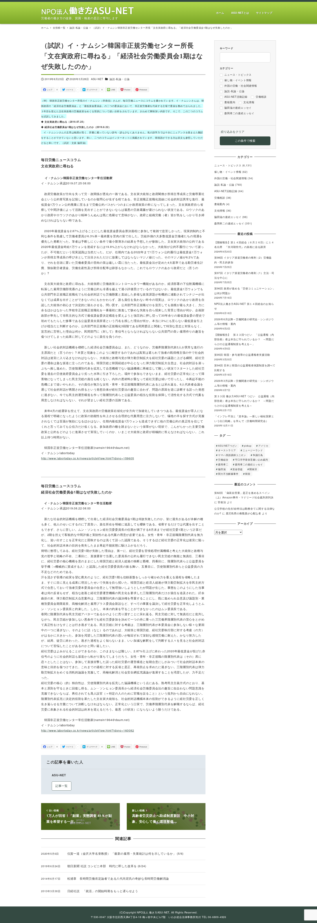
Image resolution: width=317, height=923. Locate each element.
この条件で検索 (245, 140)
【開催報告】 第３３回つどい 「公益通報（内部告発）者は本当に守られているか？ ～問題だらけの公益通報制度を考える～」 (244, 339)
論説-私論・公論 (120, 79)
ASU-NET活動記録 (225, 191)
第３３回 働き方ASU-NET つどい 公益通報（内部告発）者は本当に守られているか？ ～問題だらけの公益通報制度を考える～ (244, 400)
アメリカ (263, 445)
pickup (248, 445)
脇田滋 (222, 469)
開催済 (253, 469)
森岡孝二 (223, 464)
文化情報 (219, 210)
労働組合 (223, 459)
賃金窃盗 (237, 469)
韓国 (247, 473)
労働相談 (219, 197)
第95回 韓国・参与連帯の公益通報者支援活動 (242, 354)
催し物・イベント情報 (227, 172)
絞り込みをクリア (232, 131)
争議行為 (258, 455)
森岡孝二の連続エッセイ (229, 223)
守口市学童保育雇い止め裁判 (251, 459)
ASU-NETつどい (227, 445)
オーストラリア (227, 450)
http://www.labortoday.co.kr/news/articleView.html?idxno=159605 (87, 458)
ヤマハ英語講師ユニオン (232, 455)
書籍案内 (219, 204)
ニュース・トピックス (227, 165)
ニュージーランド (253, 450)
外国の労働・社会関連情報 (230, 178)
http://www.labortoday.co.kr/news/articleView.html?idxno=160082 (87, 730)
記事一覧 (61, 786)
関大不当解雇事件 (228, 473)
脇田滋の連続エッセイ (227, 217)
